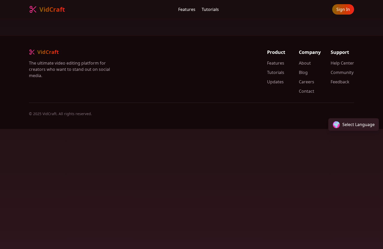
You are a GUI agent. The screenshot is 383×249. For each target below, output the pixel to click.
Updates (275, 82)
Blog (303, 72)
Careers (306, 82)
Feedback (340, 82)
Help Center (342, 63)
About (305, 63)
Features (186, 9)
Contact (306, 91)
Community (342, 72)
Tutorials (210, 9)
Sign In (343, 9)
